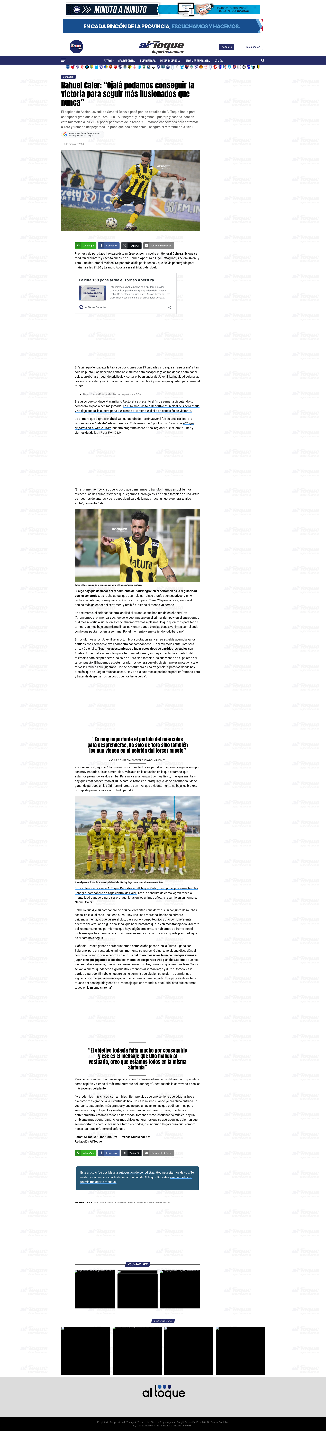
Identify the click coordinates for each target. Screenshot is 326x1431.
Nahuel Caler (146, 1203)
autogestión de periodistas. (137, 1172)
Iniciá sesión (253, 46)
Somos (218, 60)
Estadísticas (148, 60)
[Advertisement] (137, 340)
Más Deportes (126, 60)
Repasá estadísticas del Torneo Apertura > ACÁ (112, 394)
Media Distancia (170, 60)
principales (163, 1203)
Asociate (227, 46)
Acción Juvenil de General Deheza (115, 1203)
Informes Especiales (197, 60)
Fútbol (108, 60)
